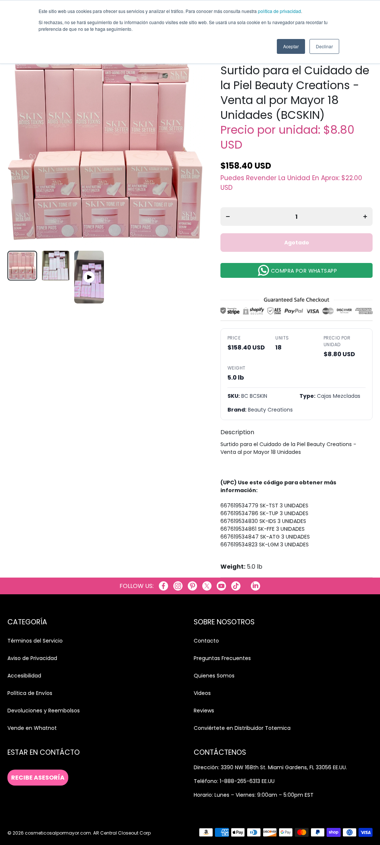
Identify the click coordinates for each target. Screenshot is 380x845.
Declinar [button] (324, 46)
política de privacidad (279, 11)
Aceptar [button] (291, 46)
